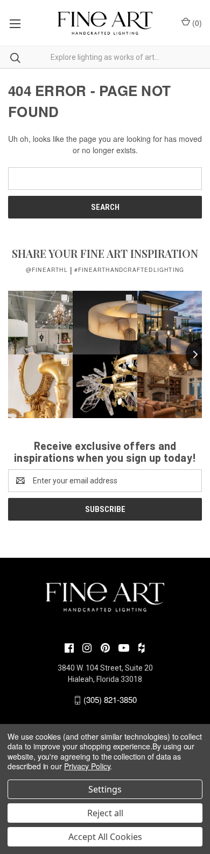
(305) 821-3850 (110, 699)
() (196, 22)
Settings (105, 789)
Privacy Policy (87, 766)
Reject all (105, 813)
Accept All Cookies (105, 837)
